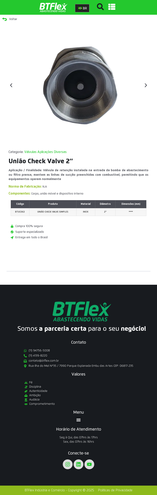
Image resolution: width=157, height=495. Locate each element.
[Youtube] (89, 464)
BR (85, 8)
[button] (11, 85)
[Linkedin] (78, 464)
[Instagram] (68, 464)
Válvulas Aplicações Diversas (45, 152)
